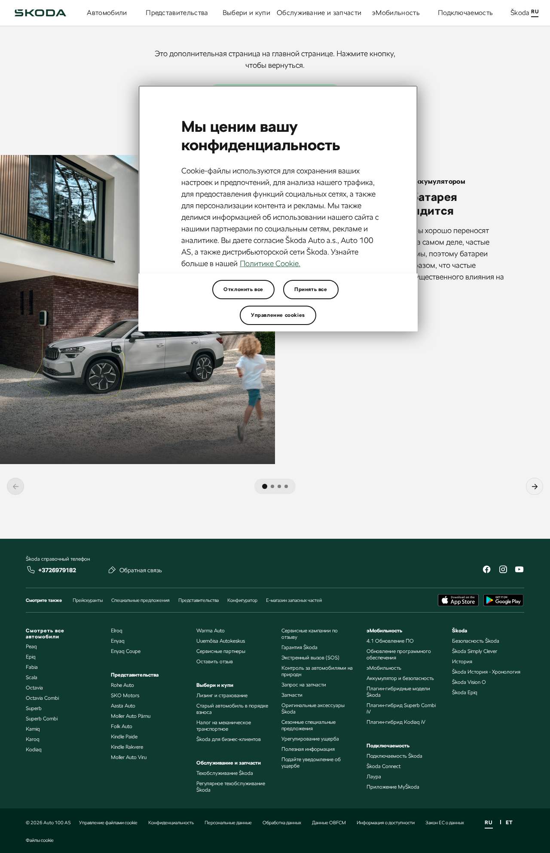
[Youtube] (519, 570)
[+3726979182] (31, 570)
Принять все (310, 289)
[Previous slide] (15, 486)
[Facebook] (486, 570)
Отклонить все (243, 289)
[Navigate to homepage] (40, 12)
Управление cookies (278, 315)
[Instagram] (502, 570)
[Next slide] (534, 486)
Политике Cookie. (270, 263)
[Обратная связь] (112, 570)
